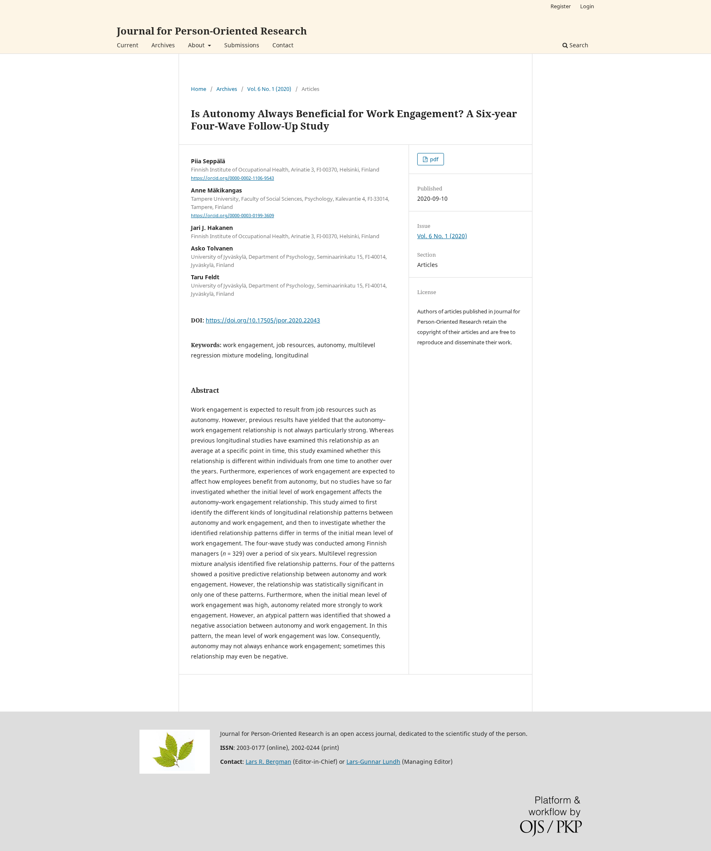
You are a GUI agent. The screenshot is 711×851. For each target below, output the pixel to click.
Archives (163, 45)
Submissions (241, 45)
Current (127, 45)
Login (587, 6)
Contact (282, 45)
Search (578, 45)
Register (561, 6)
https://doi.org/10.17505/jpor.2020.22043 (263, 320)
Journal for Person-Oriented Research (212, 30)
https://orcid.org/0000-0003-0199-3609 (232, 215)
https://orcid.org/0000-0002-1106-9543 (232, 178)
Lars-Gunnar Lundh (373, 761)
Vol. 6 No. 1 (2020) (269, 89)
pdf (433, 159)
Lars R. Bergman (268, 761)
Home (198, 89)
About (197, 45)
